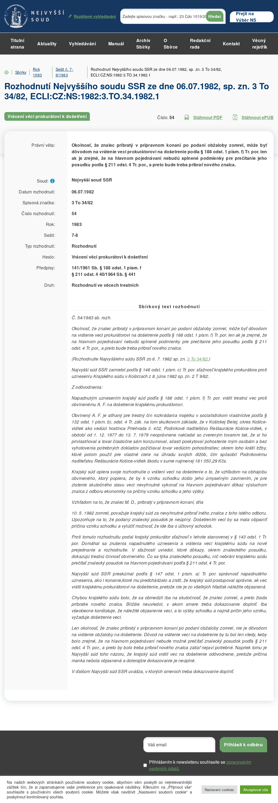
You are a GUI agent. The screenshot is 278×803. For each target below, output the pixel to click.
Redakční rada (200, 43)
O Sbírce (171, 43)
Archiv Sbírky (143, 43)
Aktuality (47, 43)
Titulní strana (17, 43)
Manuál (116, 43)
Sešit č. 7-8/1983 (64, 72)
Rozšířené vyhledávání (95, 16)
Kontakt (231, 43)
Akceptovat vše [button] (255, 789)
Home (6, 72)
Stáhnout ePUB (258, 117)
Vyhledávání (82, 43)
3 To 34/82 (197, 359)
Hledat (214, 16)
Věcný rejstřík (259, 43)
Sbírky (20, 72)
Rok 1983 (37, 72)
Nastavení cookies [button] (219, 789)
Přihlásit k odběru (243, 744)
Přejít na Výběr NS (246, 16)
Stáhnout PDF (207, 117)
